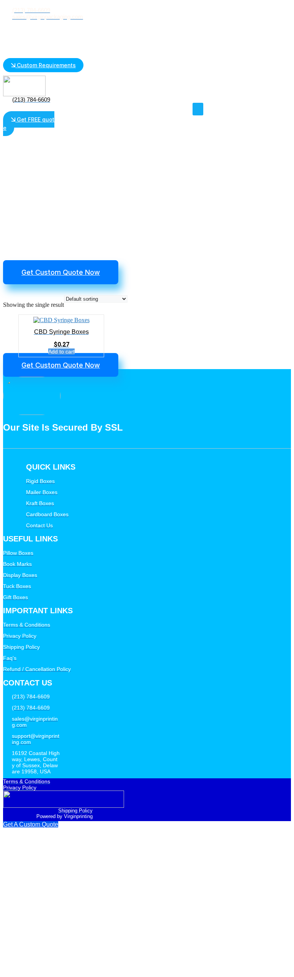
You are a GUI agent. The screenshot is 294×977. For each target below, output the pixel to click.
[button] (198, 109)
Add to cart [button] (61, 351)
